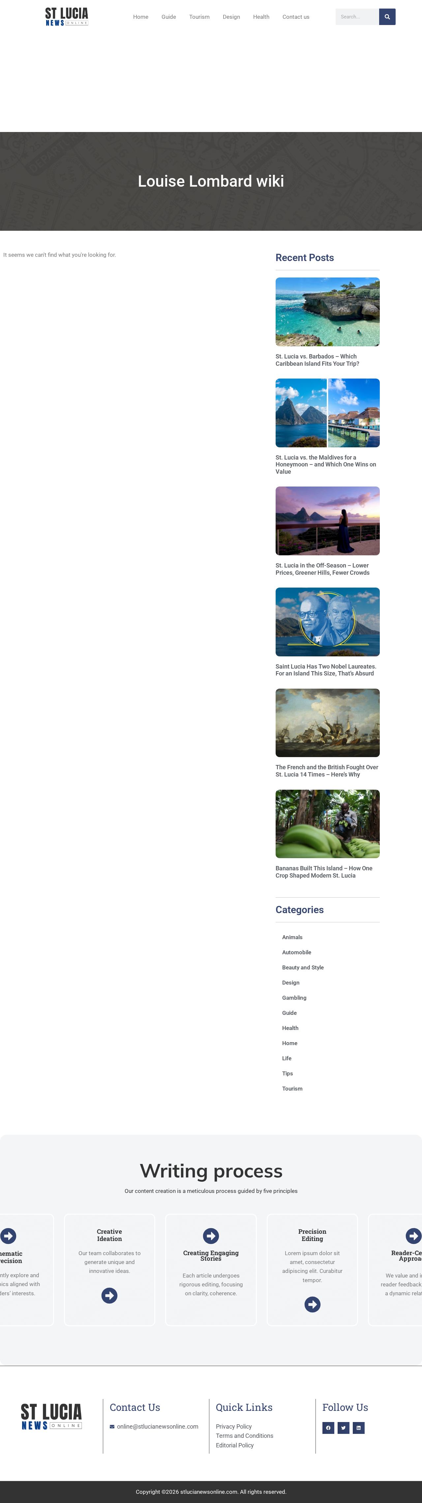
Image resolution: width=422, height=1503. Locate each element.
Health (261, 16)
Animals (292, 937)
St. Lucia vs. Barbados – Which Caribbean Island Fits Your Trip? (317, 360)
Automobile (296, 952)
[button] (328, 1428)
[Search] (387, 17)
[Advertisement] (211, 83)
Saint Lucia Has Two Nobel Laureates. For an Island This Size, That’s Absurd (326, 670)
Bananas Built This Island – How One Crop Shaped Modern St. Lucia (324, 872)
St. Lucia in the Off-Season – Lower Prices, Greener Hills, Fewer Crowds (323, 569)
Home (140, 16)
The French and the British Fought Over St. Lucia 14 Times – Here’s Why (327, 771)
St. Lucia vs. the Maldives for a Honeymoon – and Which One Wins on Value (326, 464)
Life (286, 1058)
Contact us (296, 16)
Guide (169, 16)
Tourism (199, 16)
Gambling (294, 997)
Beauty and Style (303, 967)
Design (231, 16)
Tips (287, 1073)
